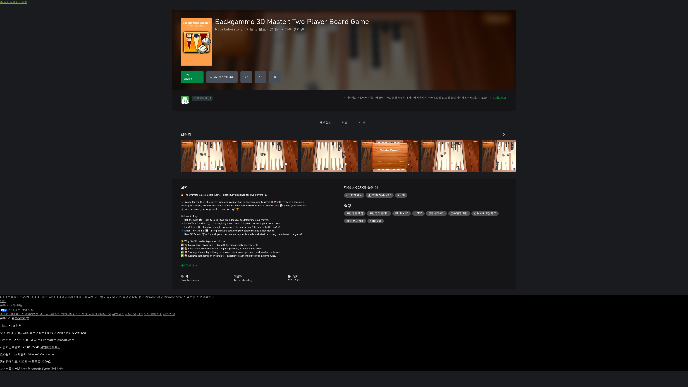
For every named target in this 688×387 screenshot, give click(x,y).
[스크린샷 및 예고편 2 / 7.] (269, 156)
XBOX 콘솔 (6, 297)
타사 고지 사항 (153, 314)
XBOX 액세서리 (63, 297)
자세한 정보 (499, 97)
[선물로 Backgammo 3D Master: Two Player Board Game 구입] (260, 77)
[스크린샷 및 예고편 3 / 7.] (329, 156)
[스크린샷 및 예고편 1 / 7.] (209, 156)
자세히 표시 (187, 265)
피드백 (98, 297)
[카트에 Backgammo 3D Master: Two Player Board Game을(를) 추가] (246, 77)
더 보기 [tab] (363, 122)
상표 (140, 314)
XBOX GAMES (22, 297)
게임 (3, 301)
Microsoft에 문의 (50, 314)
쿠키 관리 (118, 314)
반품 (193, 297)
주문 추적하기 (205, 297)
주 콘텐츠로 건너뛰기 (13, 2)
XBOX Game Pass (42, 297)
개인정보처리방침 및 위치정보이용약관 (86, 314)
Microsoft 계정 (154, 297)
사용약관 (131, 314)
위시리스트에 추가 (224, 77)
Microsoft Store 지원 (176, 297)
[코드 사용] (275, 77)
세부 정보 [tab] (325, 122)
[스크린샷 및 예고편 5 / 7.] (450, 156)
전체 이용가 (200, 98)
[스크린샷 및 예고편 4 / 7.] (390, 156)
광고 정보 (169, 314)
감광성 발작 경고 (133, 297)
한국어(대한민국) (11, 305)
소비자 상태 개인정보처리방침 (19, 314)
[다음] (503, 134)
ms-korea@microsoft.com (56, 340)
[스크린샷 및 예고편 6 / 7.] (510, 156)
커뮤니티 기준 (113, 297)
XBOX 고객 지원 (84, 297)
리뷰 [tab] (344, 122)
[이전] (496, 134)
